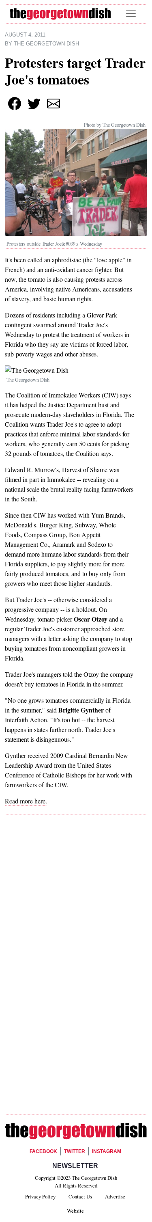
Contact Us (80, 1196)
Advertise (115, 1196)
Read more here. (26, 801)
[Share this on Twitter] (34, 103)
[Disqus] (76, 935)
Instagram (106, 1151)
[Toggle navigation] (131, 13)
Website (75, 1210)
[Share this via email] (53, 103)
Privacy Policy (40, 1196)
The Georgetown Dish (46, 44)
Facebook (43, 1151)
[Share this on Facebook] (14, 103)
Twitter (74, 1151)
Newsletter (75, 1165)
